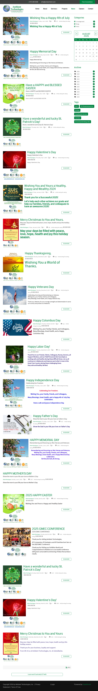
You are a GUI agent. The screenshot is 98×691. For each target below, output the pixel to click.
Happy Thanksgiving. (13, 266)
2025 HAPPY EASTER (13, 508)
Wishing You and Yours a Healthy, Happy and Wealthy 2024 (13, 199)
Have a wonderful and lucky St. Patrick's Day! (12, 132)
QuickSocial (87, 684)
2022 (78, 81)
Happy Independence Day (14, 393)
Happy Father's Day (17, 424)
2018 (78, 92)
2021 (78, 84)
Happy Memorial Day (15, 64)
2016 (78, 97)
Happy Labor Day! (14, 360)
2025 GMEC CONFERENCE (17, 542)
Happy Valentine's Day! (14, 613)
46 (94, 26)
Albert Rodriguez (34, 21)
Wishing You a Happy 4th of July (15, 31)
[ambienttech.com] (13, 9)
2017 (78, 94)
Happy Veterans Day (14, 300)
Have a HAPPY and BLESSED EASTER (13, 98)
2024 (78, 76)
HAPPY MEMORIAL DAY (15, 453)
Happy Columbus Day (17, 327)
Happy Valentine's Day (14, 165)
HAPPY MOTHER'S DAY (17, 474)
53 (94, 21)
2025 (78, 74)
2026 (78, 71)
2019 (78, 89)
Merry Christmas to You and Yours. (11, 233)
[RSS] (75, 21)
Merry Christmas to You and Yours (11, 647)
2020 (78, 87)
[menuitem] (37, 9)
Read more (66, 32)
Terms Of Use (16, 687)
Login (53, 684)
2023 (78, 79)
